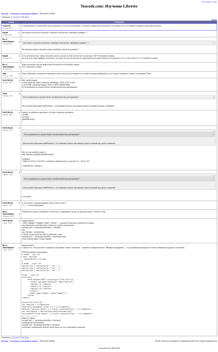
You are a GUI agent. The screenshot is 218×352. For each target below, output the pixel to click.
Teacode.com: (93, 6)
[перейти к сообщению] (214, 43)
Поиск (214, 19)
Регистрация (206, 2)
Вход (215, 2)
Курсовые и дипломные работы (24, 13)
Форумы (4, 13)
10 (26, 17)
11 (28, 17)
